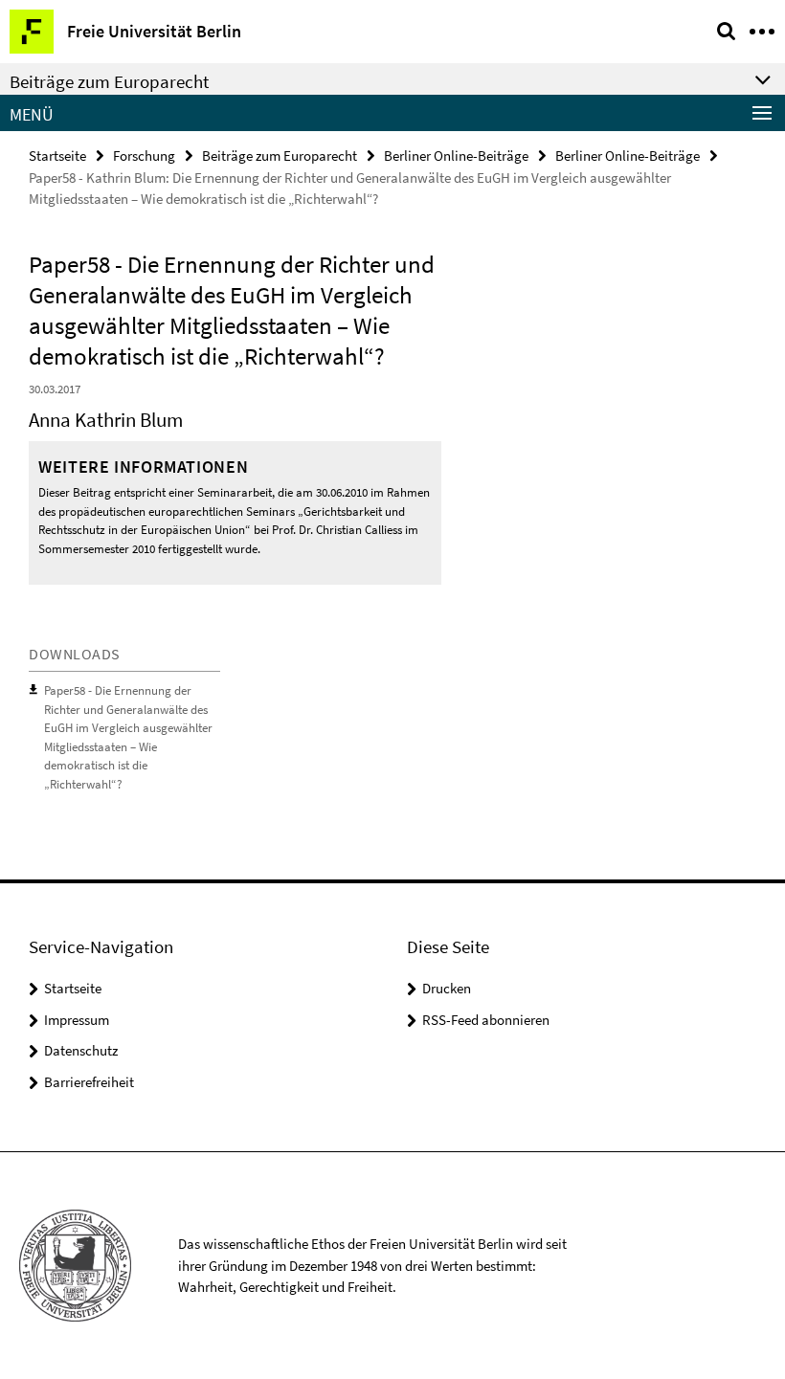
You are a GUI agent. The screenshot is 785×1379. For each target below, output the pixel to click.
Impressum (76, 1020)
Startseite (57, 155)
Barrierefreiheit (89, 1082)
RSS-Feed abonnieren (486, 1020)
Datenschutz (81, 1050)
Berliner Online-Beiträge (456, 155)
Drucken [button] (446, 988)
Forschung (144, 155)
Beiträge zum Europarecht (279, 155)
